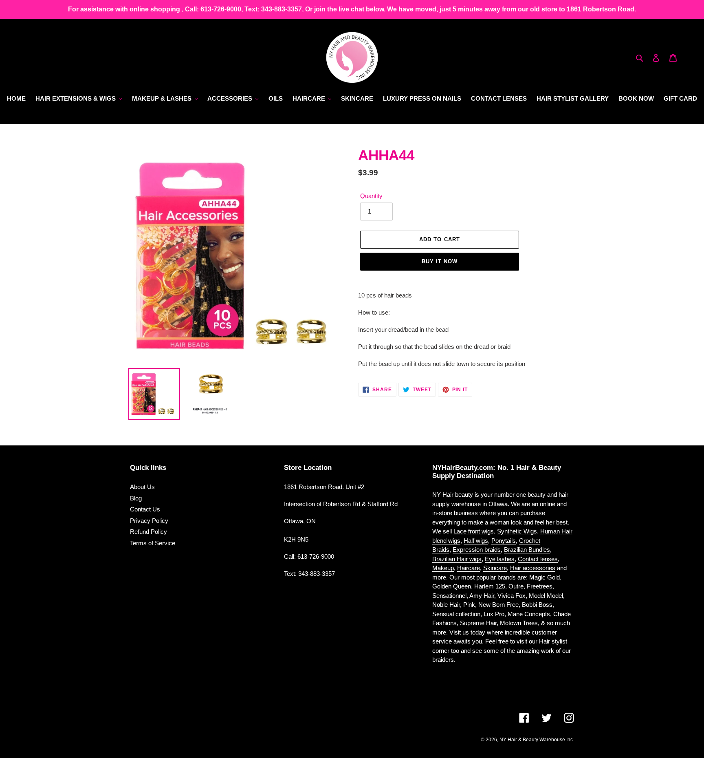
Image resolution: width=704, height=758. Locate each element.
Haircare (468, 567)
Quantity (371, 195)
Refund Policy (148, 531)
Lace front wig (472, 531)
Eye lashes (500, 558)
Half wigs (476, 540)
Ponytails (503, 540)
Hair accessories (532, 567)
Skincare (495, 567)
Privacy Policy (149, 520)
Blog (136, 498)
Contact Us (145, 509)
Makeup (443, 567)
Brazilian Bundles (527, 549)
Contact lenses (538, 558)
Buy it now (440, 261)
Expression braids (477, 549)
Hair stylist (553, 641)
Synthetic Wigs (517, 531)
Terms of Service (152, 543)
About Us (142, 486)
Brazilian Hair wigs (457, 558)
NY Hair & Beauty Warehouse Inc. (536, 740)
